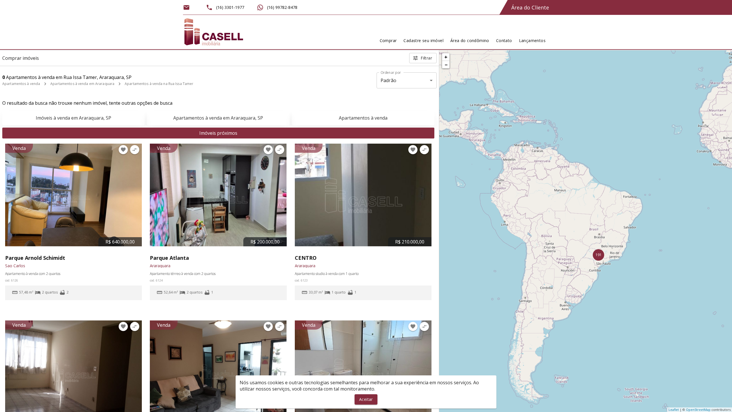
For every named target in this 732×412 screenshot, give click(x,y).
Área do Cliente (530, 7)
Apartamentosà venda (363, 118)
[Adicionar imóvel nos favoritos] (123, 149)
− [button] (446, 64)
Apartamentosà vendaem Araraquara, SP (218, 118)
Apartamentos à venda (21, 83)
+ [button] (445, 57)
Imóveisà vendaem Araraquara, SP (73, 118)
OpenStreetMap (698, 409)
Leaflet (674, 409)
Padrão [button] (388, 80)
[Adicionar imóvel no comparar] (134, 149)
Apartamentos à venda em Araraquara (82, 83)
